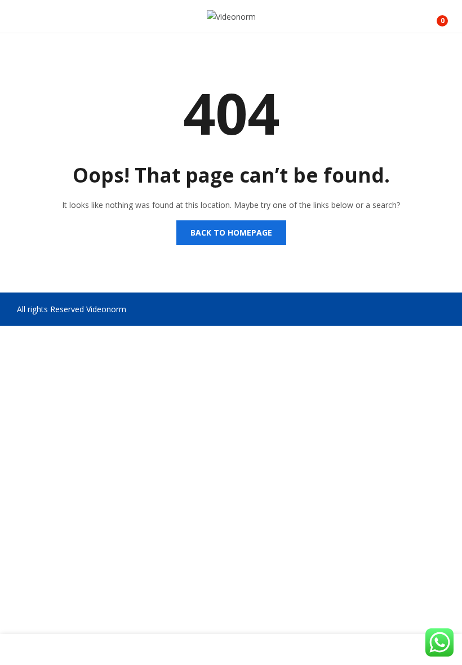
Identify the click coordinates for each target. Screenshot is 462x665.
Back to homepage (231, 232)
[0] (434, 16)
